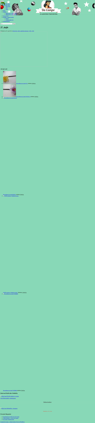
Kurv (7, 7)
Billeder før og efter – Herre (11, 14)
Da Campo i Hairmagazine (8, 419)
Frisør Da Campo (6, 3)
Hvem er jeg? (6, 16)
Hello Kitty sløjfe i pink (17, 31)
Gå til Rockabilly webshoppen (8, 398)
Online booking (47, 402)
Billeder (4, 11)
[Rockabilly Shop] (10, 396)
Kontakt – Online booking (8, 17)
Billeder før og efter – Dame (11, 13)
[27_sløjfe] (24, 66)
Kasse (7, 9)
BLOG (7, 18)
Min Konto (8, 6)
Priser (4, 10)
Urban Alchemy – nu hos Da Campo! (10, 418)
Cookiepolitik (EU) (10, 20)
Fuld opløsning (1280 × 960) (28, 31)
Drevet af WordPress (20, 421)
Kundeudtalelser (6, 21)
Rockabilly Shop (6, 5)
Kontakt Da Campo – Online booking (8, 421)
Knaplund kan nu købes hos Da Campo (11, 416)
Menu (2, 1)
